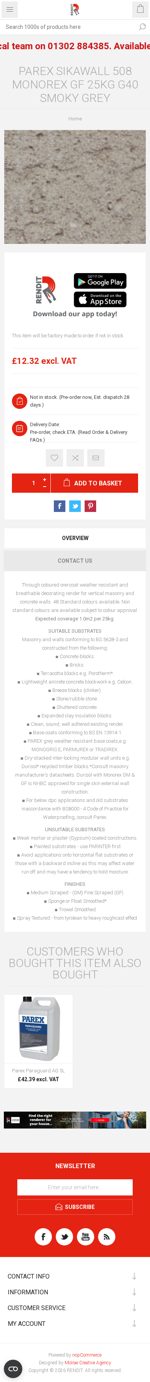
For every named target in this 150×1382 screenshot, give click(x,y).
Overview (75, 538)
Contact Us (75, 561)
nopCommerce (87, 1355)
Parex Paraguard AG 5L (38, 1071)
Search (142, 27)
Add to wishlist (54, 458)
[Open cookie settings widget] (13, 1369)
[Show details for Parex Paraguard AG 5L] (38, 1029)
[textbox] (67, 27)
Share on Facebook (59, 506)
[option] (75, 291)
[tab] (75, 538)
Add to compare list (75, 458)
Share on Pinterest (90, 506)
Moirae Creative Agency (88, 1362)
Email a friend (96, 458)
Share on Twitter (75, 506)
